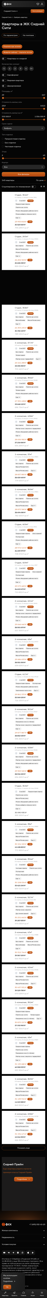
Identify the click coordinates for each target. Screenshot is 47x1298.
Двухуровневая (14, 86)
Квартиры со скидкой (17, 58)
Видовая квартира (15, 80)
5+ (31, 68)
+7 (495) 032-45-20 (37, 1224)
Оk (7, 1287)
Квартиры (5, 1295)
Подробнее (22, 1179)
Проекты (14, 1295)
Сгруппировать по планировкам (16, 186)
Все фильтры (23, 174)
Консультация (38, 11)
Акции (33, 1295)
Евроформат (12, 75)
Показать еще (23, 1148)
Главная (23, 1295)
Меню (42, 1295)
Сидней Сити (7, 17)
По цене (40, 180)
